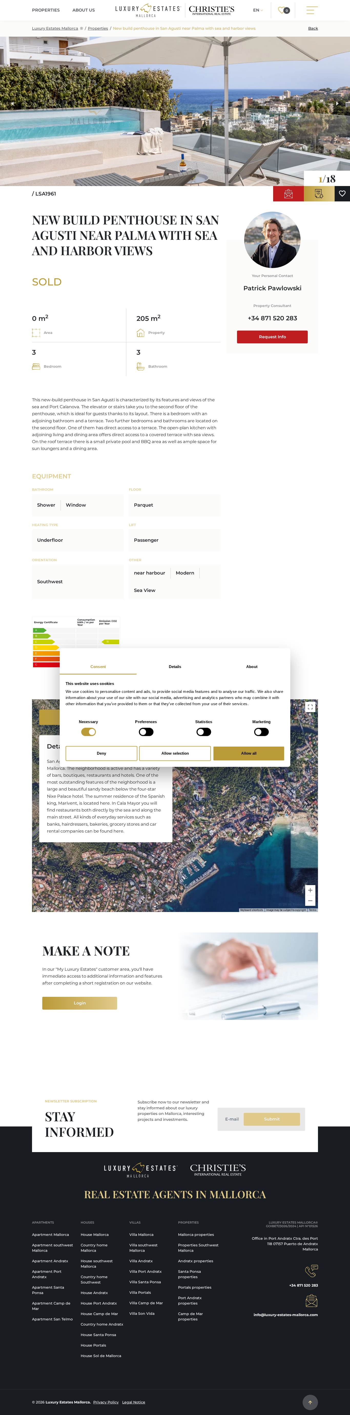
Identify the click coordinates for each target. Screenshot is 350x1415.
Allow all (248, 753)
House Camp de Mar (99, 1313)
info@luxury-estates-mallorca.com (286, 1315)
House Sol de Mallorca (101, 1356)
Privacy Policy (106, 1402)
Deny (101, 753)
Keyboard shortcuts (251, 910)
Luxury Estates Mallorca (55, 28)
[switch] (146, 732)
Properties (98, 28)
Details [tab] (175, 666)
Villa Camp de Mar (146, 1303)
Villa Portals (140, 1292)
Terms (312, 910)
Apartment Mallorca (50, 1234)
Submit (272, 1119)
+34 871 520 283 (272, 318)
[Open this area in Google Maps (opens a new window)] (41, 908)
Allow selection (175, 753)
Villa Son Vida (142, 1313)
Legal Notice (133, 1402)
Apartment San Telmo (52, 1319)
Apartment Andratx (50, 1261)
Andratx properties (195, 1261)
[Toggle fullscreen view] (310, 707)
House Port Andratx (99, 1303)
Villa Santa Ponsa (145, 1282)
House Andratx (94, 1292)
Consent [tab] (98, 666)
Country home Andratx (102, 1324)
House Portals (93, 1345)
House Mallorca (95, 1234)
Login (80, 1003)
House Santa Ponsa (98, 1334)
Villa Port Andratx (145, 1271)
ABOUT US (84, 10)
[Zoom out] (310, 901)
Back (313, 28)
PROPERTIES (46, 10)
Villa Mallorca (141, 1234)
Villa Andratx (141, 1261)
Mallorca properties (196, 1234)
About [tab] (252, 666)
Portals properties (194, 1287)
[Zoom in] (310, 890)
